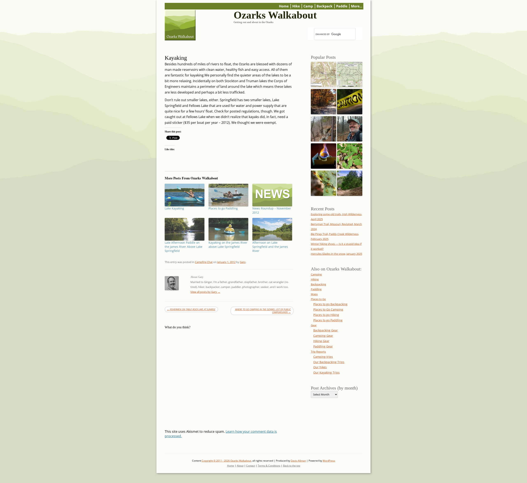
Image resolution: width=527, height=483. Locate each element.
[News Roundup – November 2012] (272, 195)
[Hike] (349, 182)
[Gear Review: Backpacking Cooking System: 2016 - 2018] (323, 155)
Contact (250, 465)
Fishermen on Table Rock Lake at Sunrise (191, 309)
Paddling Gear (323, 346)
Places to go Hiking (326, 315)
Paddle (341, 6)
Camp (308, 6)
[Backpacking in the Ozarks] (349, 128)
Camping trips (323, 357)
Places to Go (318, 299)
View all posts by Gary (205, 292)
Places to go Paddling (223, 208)
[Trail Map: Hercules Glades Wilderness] (349, 73)
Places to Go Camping (328, 309)
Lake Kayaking (174, 208)
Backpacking (318, 284)
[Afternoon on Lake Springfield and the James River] (272, 229)
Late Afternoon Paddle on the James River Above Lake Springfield (183, 247)
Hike (296, 6)
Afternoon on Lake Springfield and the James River (270, 247)
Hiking (315, 279)
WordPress (329, 460)
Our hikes (320, 367)
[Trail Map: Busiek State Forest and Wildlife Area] (323, 73)
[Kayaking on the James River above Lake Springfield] (228, 229)
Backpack (324, 6)
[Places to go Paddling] (228, 195)
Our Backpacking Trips (328, 362)
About (240, 465)
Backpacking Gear (325, 330)
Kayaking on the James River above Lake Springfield (228, 245)
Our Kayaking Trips (326, 372)
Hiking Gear (321, 341)
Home (284, 6)
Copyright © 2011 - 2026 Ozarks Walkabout (226, 460)
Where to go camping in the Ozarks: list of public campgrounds (263, 311)
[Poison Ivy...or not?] (349, 155)
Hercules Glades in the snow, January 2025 (336, 254)
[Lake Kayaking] (184, 195)
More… (356, 6)
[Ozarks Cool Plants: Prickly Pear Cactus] (323, 182)
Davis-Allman (298, 460)
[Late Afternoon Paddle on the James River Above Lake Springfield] (184, 229)
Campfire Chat (204, 262)
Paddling (316, 289)
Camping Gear (323, 336)
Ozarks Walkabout (275, 15)
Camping (316, 274)
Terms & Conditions (269, 465)
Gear (314, 325)
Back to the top (291, 465)
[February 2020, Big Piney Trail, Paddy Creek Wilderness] (323, 128)
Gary (243, 262)
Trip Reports (318, 351)
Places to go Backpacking (330, 304)
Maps (314, 294)
